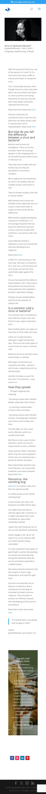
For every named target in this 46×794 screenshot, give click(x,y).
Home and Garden (19, 671)
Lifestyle (30, 51)
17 (15, 732)
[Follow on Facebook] (12, 758)
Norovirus (12, 486)
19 (20, 732)
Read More (23, 725)
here (34, 126)
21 (24, 732)
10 (28, 729)
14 (9, 732)
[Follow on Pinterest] (27, 758)
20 (22, 732)
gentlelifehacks (13, 48)
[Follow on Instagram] (17, 758)
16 (13, 732)
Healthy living (20, 51)
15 (11, 732)
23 (28, 732)
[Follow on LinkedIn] (22, 758)
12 (33, 729)
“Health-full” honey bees (23, 660)
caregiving (9, 51)
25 (33, 732)
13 (35, 729)
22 (26, 732)
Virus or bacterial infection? (18, 45)
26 (35, 732)
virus (33, 109)
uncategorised (21, 674)
